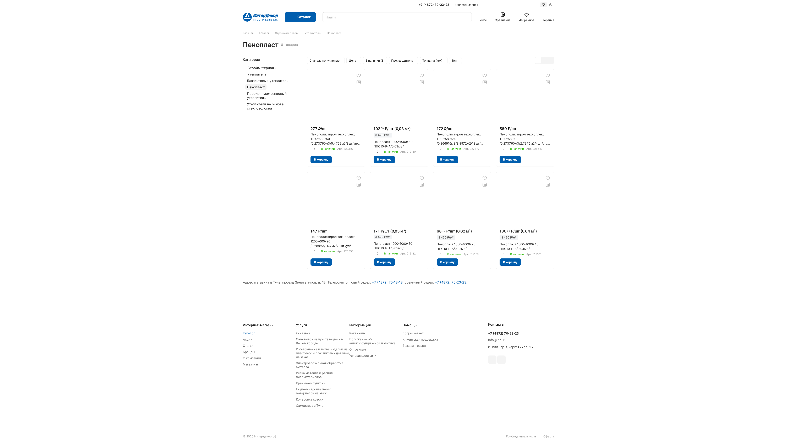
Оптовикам (357, 349)
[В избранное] (359, 75)
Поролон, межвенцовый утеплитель (267, 95)
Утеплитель (256, 74)
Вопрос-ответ (413, 333)
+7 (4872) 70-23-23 (434, 5)
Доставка (303, 333)
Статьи (248, 346)
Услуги (301, 325)
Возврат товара (414, 346)
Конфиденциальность (521, 436)
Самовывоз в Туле (309, 406)
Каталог (249, 333)
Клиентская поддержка (420, 339)
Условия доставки (362, 356)
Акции (247, 339)
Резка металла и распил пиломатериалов (314, 375)
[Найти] (466, 17)
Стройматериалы (261, 68)
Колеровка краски (309, 399)
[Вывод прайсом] (551, 60)
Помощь (409, 325)
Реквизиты (357, 333)
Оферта (548, 436)
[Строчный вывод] (544, 60)
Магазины (250, 364)
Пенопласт (256, 87)
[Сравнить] (359, 82)
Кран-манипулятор (310, 383)
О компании (252, 358)
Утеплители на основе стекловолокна (265, 106)
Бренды (249, 352)
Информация (360, 325)
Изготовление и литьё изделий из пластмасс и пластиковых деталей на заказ (322, 353)
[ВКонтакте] (492, 359)
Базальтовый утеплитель (267, 81)
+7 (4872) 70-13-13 (387, 282)
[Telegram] (501, 359)
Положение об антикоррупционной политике (372, 341)
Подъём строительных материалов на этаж (313, 391)
